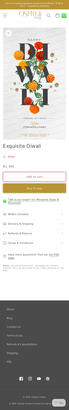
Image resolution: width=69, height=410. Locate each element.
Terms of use (15, 335)
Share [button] (11, 156)
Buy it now (34, 188)
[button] (5, 15)
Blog (9, 318)
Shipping (12, 353)
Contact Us (14, 327)
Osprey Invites (38, 397)
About (10, 309)
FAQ (9, 362)
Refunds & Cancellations (22, 344)
